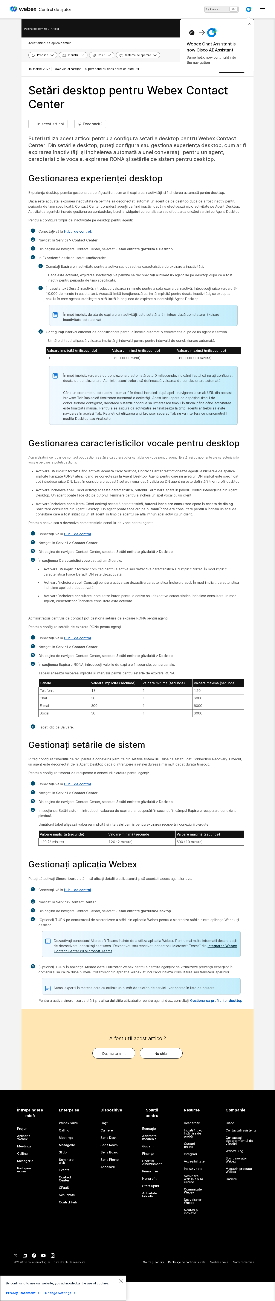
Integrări (190, 1154)
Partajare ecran (24, 1170)
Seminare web (66, 1161)
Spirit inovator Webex (236, 1160)
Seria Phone (110, 1159)
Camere (107, 1130)
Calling (22, 1153)
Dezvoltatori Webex (193, 1201)
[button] (248, 9)
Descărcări (192, 1123)
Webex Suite (68, 1123)
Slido (63, 1152)
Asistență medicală (149, 1137)
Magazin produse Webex (239, 1170)
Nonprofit (149, 1178)
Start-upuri (150, 1185)
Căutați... (216, 9)
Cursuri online (189, 1145)
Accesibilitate (194, 1161)
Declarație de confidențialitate (187, 1262)
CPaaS (64, 1187)
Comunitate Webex (193, 1191)
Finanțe (148, 1153)
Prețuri (22, 1128)
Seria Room (109, 1145)
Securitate (67, 1195)
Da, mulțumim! (113, 1053)
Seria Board (109, 1152)
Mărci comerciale (244, 1262)
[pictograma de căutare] (207, 9)
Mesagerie (25, 1160)
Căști (104, 1123)
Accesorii (108, 1167)
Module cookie (219, 1262)
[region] (63, 1288)
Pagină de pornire (35, 28)
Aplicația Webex (23, 1137)
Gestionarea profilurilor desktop (216, 1000)
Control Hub (68, 1202)
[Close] (121, 1281)
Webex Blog (234, 1151)
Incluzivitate (193, 1168)
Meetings (24, 1146)
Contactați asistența (241, 1130)
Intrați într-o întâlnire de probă (193, 1133)
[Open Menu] (262, 9)
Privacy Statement (20, 1293)
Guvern (147, 1146)
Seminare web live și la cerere (193, 1179)
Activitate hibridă (149, 1195)
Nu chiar (161, 1053)
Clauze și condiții (153, 1262)
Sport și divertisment (152, 1162)
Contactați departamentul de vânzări (239, 1140)
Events (64, 1170)
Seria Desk (108, 1137)
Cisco (230, 1123)
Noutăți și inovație (191, 1212)
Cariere (231, 1179)
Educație (149, 1128)
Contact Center (65, 1179)
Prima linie (150, 1171)
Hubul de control (77, 231)
